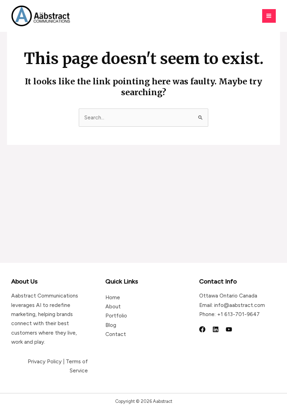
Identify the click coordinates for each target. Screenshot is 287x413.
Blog (110, 325)
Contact (115, 334)
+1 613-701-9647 (238, 314)
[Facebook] (202, 329)
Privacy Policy (45, 361)
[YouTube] (229, 329)
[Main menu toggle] (269, 16)
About (113, 306)
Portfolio (116, 315)
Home (112, 297)
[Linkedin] (215, 329)
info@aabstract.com (239, 305)
